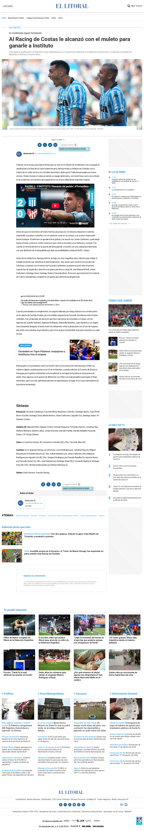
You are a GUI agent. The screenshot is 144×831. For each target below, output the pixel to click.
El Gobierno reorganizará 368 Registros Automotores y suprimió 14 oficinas (126, 196)
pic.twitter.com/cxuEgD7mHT (36, 303)
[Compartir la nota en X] (44, 145)
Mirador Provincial (78, 799)
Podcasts (66, 799)
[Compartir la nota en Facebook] (39, 145)
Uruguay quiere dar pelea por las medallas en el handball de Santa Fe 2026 (125, 180)
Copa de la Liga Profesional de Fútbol (63, 516)
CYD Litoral (56, 799)
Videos (102, 516)
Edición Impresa (22, 516)
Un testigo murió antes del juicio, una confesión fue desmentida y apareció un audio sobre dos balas (127, 216)
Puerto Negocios (104, 799)
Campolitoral (21, 799)
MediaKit (128, 812)
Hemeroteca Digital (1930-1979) (25, 812)
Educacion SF (123, 799)
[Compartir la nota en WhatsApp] (50, 145)
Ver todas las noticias (118, 224)
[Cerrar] (87, 149)
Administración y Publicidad (69, 812)
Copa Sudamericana (88, 516)
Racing (34, 516)
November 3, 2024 (52, 305)
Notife (114, 799)
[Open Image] (6, 63)
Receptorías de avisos (48, 812)
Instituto (42, 516)
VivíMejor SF (91, 799)
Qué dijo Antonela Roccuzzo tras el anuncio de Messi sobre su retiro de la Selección (126, 205)
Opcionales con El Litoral (113, 812)
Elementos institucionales (92, 812)
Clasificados (46, 799)
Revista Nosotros (33, 799)
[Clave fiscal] (139, 824)
